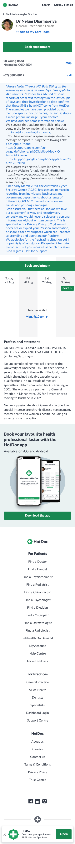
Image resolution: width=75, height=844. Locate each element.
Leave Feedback (37, 661)
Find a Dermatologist (37, 622)
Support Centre (37, 720)
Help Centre (37, 653)
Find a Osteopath (37, 615)
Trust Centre (37, 779)
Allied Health (37, 689)
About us (37, 741)
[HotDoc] (10, 5)
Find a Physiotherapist (37, 577)
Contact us (37, 756)
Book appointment (37, 46)
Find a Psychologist (37, 600)
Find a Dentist (37, 569)
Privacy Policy (37, 772)
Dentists (37, 697)
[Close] (4, 834)
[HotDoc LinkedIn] (37, 801)
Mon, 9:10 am (35, 316)
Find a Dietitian (37, 607)
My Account (37, 645)
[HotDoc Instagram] (44, 801)
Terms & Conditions (37, 764)
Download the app (37, 515)
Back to (21, 14)
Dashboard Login (37, 712)
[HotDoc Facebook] (30, 801)
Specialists (37, 705)
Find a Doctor (37, 561)
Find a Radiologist (38, 630)
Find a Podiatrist (37, 584)
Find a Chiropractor (37, 592)
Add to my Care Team (35, 31)
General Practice (37, 682)
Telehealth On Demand (37, 638)
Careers (37, 749)
